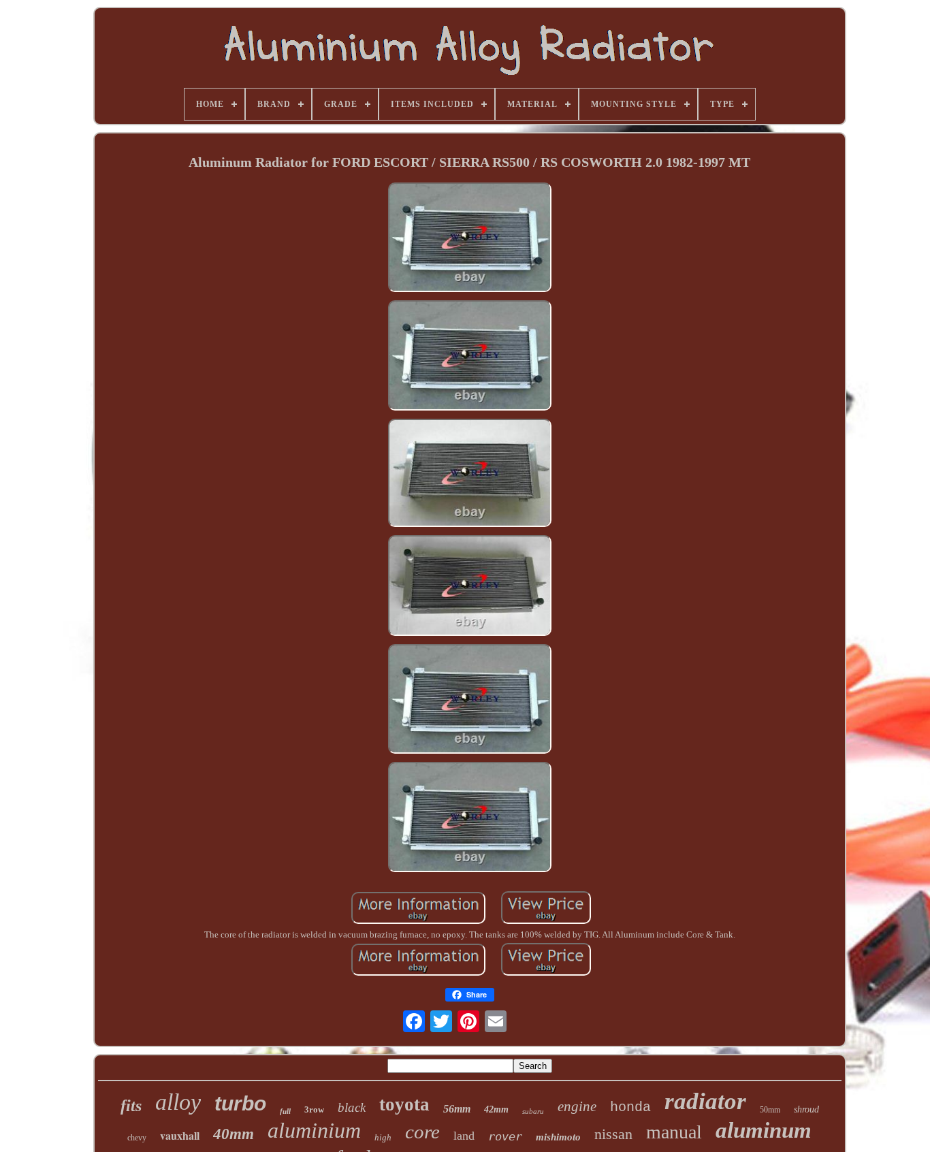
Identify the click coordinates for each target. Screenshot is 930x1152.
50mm (770, 1110)
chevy (136, 1137)
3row (314, 1109)
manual (674, 1131)
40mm (233, 1133)
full (285, 1111)
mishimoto (558, 1137)
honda (630, 1107)
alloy (178, 1102)
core (422, 1131)
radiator (705, 1101)
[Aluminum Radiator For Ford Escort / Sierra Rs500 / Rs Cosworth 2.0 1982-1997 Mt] (470, 239)
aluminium (314, 1130)
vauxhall (179, 1135)
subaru (533, 1111)
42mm (496, 1109)
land (464, 1135)
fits (131, 1106)
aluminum (764, 1130)
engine (577, 1106)
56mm (456, 1109)
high (382, 1137)
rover (505, 1136)
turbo (240, 1103)
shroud (806, 1109)
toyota (404, 1104)
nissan (613, 1133)
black (352, 1107)
